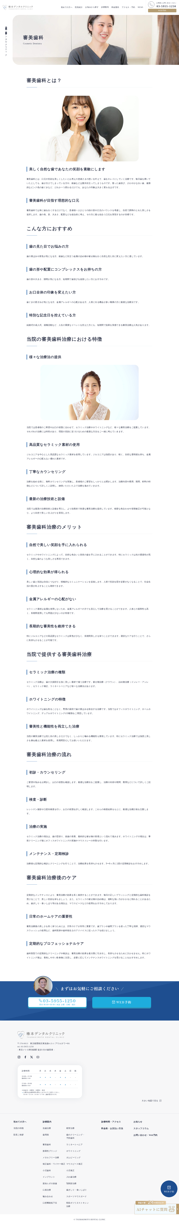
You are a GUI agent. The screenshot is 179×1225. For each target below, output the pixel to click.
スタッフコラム (141, 1128)
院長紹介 (79, 7)
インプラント (49, 1177)
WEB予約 (162, 11)
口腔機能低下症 (50, 1203)
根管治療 (70, 1128)
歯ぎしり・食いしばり (76, 1190)
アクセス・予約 (128, 7)
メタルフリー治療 (51, 1157)
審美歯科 (47, 1145)
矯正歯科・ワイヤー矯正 (54, 1164)
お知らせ (138, 1122)
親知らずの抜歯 (50, 1183)
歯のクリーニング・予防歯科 (75, 1136)
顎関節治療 (71, 1183)
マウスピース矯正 (74, 1164)
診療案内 (105, 7)
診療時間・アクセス (111, 1122)
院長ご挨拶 (18, 1135)
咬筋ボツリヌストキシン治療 (77, 1204)
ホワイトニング (73, 1151)
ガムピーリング (73, 1157)
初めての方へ (66, 7)
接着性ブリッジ (50, 1151)
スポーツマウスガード (76, 1196)
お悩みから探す (92, 7)
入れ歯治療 (71, 1177)
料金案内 (115, 7)
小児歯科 (47, 1170)
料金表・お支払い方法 (112, 1128)
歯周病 (46, 1135)
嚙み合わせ (48, 1196)
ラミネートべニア (74, 1145)
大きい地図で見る (150, 1101)
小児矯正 (70, 1170)
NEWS (140, 7)
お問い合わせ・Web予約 (146, 1135)
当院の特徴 (18, 1128)
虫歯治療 (47, 1128)
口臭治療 (47, 1190)
